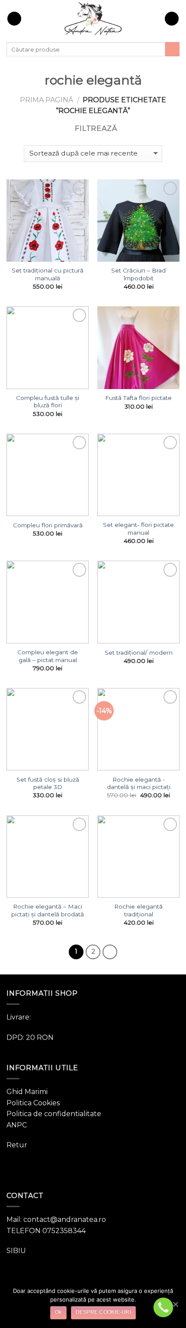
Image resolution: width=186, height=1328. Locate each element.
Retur (16, 1145)
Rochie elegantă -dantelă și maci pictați (138, 783)
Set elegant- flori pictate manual (138, 528)
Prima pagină (46, 100)
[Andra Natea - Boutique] (93, 18)
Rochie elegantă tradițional (138, 910)
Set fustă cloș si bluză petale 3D (47, 783)
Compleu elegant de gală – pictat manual (47, 656)
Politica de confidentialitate (53, 1114)
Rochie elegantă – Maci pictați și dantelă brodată (47, 910)
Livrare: (18, 1017)
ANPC (16, 1125)
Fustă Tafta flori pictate (138, 397)
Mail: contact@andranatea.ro (56, 1219)
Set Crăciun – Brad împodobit (138, 274)
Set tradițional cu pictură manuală (47, 274)
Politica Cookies (33, 1103)
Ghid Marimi (27, 1092)
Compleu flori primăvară (48, 525)
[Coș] (172, 19)
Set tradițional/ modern (139, 652)
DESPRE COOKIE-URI (103, 1312)
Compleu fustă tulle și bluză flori (47, 401)
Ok (58, 1312)
